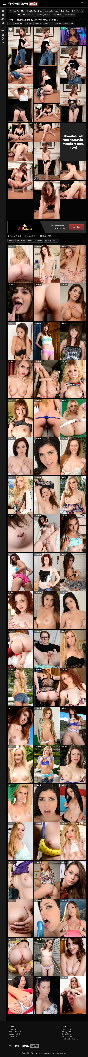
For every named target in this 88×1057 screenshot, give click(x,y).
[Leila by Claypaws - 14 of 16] (73, 170)
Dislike (22, 241)
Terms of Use (66, 1029)
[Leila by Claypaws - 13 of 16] (20, 180)
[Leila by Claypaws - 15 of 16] (47, 199)
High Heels (58, 24)
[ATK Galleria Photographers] (3, 23)
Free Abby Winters (43, 15)
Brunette (38, 24)
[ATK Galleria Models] (3, 19)
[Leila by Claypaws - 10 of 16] (47, 132)
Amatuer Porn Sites (17, 11)
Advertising (13, 1037)
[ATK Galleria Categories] (3, 27)
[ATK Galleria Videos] (3, 15)
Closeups (47, 24)
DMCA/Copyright (68, 1037)
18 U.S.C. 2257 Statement (70, 1039)
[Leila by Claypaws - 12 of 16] (47, 161)
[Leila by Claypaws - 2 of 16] (47, 45)
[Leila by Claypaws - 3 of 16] (73, 65)
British (17, 24)
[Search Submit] (82, 4)
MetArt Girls (57, 15)
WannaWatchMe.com (26, 15)
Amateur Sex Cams (51, 11)
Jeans (66, 24)
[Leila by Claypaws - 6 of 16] (20, 103)
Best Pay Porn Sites (34, 11)
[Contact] (3, 42)
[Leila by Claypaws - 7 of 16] (73, 103)
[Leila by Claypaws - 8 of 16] (47, 113)
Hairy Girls (65, 11)
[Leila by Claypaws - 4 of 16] (20, 74)
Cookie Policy (67, 1034)
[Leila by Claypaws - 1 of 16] (20, 45)
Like (12, 241)
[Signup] (3, 35)
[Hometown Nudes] (22, 3)
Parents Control (14, 1034)
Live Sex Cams (70, 15)
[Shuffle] (80, 19)
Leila (10, 24)
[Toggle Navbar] (4, 3)
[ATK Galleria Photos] (3, 11)
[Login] (3, 31)
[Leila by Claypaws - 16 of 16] (73, 190)
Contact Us (12, 1029)
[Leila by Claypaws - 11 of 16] (20, 151)
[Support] (3, 39)
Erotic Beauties (77, 11)
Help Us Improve (15, 1032)
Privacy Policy (67, 1032)
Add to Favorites (36, 241)
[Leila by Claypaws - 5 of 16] (47, 84)
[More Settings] (85, 19)
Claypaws (28, 24)
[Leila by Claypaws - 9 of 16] (20, 132)
